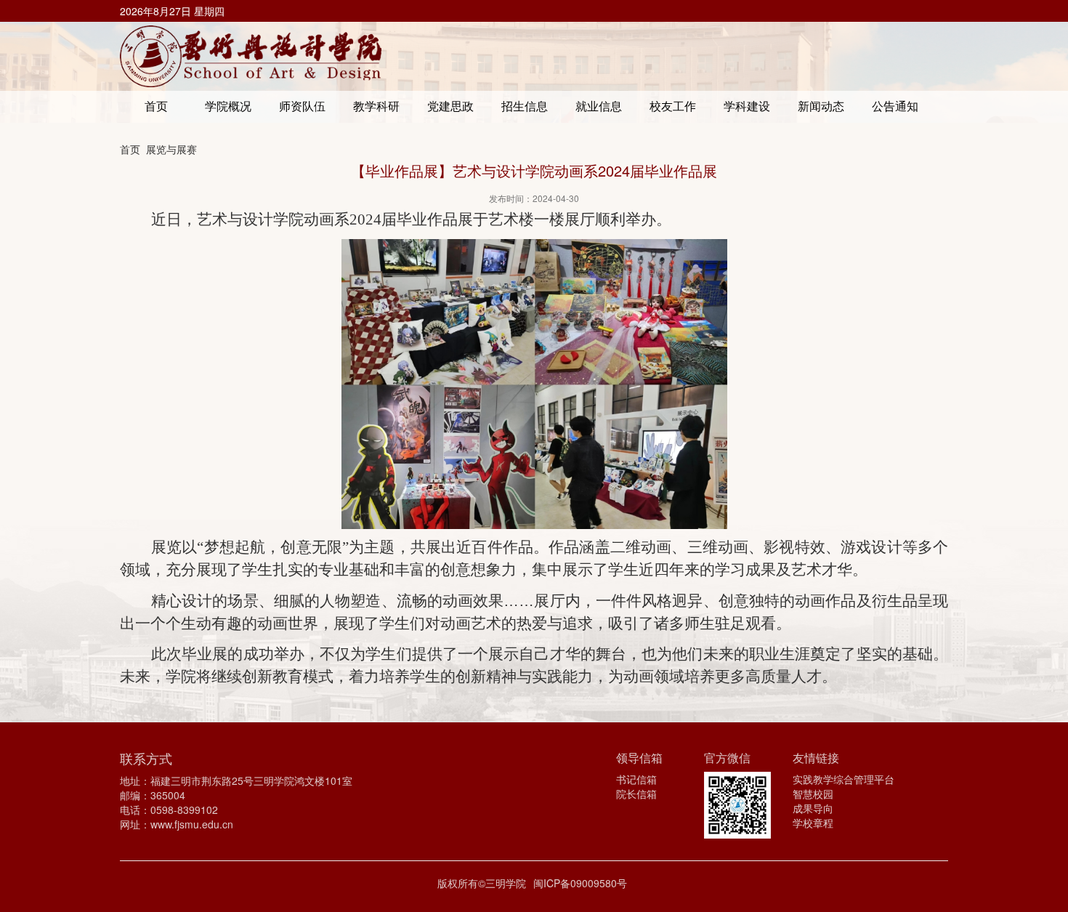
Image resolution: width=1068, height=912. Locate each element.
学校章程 (813, 822)
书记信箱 (636, 779)
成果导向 (813, 808)
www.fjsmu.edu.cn (191, 824)
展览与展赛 (171, 149)
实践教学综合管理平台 (843, 779)
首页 (130, 149)
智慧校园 (813, 793)
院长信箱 (636, 793)
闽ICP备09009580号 (580, 883)
